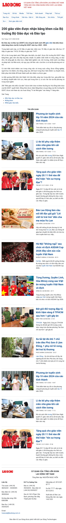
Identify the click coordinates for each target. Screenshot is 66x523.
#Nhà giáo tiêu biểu (11, 103)
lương (50, 155)
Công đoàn (15, 17)
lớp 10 (59, 130)
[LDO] (18, 122)
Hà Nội (38, 261)
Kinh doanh (39, 13)
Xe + (4, 21)
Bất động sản (40, 17)
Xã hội (14, 13)
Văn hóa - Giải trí (27, 17)
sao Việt (43, 297)
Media (21, 13)
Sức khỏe (51, 17)
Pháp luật (48, 13)
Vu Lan (48, 230)
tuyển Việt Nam (47, 266)
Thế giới (60, 17)
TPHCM (39, 323)
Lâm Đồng (40, 356)
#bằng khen (9, 100)
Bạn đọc (6, 17)
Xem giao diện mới (15, 21)
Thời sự (57, 13)
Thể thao (29, 13)
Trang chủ (6, 13)
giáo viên (49, 43)
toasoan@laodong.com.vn (11, 513)
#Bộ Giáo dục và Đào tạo (14, 98)
